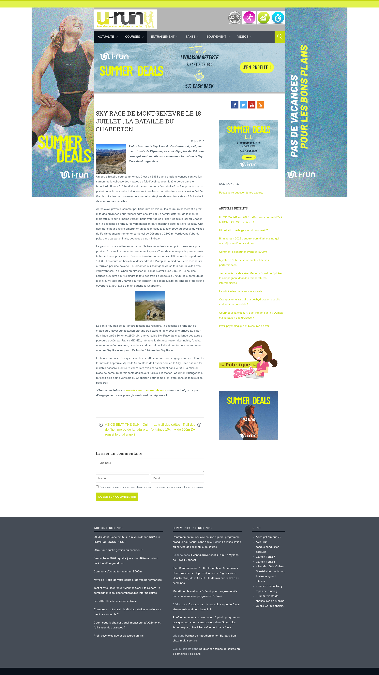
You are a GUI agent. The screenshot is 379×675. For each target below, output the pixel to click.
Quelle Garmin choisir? (270, 605)
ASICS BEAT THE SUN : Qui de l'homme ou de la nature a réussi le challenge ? (126, 429)
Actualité (106, 36)
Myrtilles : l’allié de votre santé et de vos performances (128, 579)
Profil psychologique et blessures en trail (244, 325)
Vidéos (243, 36)
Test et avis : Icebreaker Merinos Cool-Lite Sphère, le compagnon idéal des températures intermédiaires (250, 278)
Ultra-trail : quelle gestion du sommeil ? (243, 230)
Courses (132, 36)
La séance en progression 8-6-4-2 (201, 596)
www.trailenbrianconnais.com (146, 390)
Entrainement (162, 36)
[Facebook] (234, 104)
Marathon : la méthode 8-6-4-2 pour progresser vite (205, 591)
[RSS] (260, 104)
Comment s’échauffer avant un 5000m (243, 251)
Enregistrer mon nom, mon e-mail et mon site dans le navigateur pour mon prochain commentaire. (151, 487)
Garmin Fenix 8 (265, 561)
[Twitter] (243, 104)
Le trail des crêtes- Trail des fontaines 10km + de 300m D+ (173, 427)
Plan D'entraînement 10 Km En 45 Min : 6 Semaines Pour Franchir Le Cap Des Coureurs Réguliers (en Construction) (205, 573)
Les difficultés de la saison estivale (240, 291)
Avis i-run (261, 541)
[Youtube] (251, 104)
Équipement (216, 36)
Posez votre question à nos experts (241, 192)
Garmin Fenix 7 (265, 556)
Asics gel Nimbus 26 (268, 537)
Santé (190, 36)
